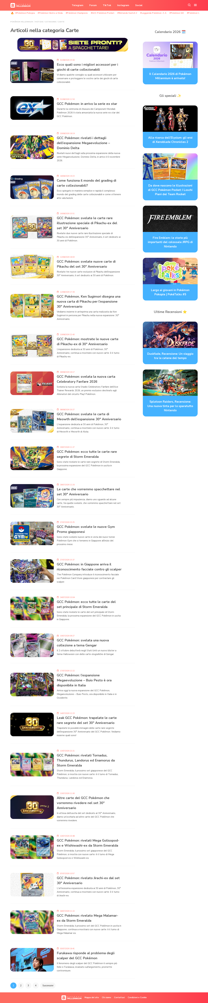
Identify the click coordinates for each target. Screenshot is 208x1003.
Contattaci (119, 997)
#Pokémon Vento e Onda (50, 13)
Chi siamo (106, 997)
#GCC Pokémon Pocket (103, 13)
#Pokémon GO (176, 13)
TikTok (107, 5)
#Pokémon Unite (195, 13)
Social (139, 5)
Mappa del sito (92, 997)
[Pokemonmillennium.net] (19, 5)
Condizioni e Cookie (137, 997)
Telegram (77, 5)
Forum (93, 5)
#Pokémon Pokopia (25, 13)
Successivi (47, 985)
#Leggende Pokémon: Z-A (153, 13)
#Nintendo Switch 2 (127, 13)
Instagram (123, 5)
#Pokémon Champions (77, 13)
